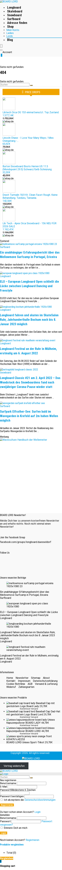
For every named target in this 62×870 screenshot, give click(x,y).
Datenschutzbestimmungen (39, 799)
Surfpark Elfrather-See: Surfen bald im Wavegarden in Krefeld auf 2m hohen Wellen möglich (29, 416)
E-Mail (3, 786)
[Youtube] (35, 562)
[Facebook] (6, 562)
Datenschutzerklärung (45, 680)
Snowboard (14, 15)
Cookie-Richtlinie (15, 683)
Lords (9, 36)
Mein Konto (12, 30)
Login (3, 833)
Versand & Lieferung (46, 683)
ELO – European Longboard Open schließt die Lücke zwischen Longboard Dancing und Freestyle (29, 286)
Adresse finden (17, 23)
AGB (30, 683)
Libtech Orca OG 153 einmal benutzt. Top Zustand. (31, 112)
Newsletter (22, 677)
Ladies (10, 33)
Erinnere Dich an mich (15, 827)
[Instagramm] (20, 562)
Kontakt (10, 680)
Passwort (18, 789)
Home (9, 677)
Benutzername (8, 783)
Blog (10, 40)
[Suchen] (31, 85)
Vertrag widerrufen (14, 765)
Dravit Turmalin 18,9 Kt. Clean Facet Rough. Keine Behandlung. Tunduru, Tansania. (30, 196)
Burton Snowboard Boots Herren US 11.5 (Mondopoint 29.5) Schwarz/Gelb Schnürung (27, 168)
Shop (10, 27)
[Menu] (1, 46)
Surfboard (13, 19)
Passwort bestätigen (12, 796)
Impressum (24, 680)
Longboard (14, 7)
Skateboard (14, 11)
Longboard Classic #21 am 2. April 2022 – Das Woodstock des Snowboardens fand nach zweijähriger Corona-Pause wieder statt (30, 382)
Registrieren (7, 805)
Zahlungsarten (26, 686)
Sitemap (35, 677)
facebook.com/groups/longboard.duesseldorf (25, 542)
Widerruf (11, 686)
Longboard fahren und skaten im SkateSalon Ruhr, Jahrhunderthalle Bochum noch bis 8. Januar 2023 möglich (29, 319)
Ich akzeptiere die (29, 799)
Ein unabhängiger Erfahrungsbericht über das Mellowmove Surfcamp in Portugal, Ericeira (24, 593)
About (46, 677)
